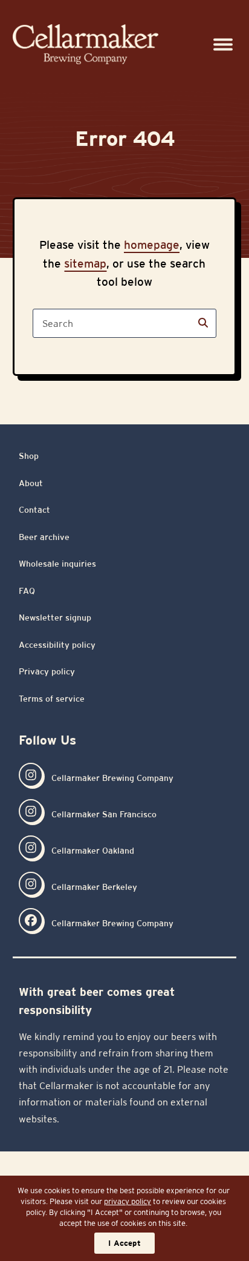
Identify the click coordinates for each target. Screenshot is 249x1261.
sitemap (85, 263)
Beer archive (44, 537)
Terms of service (52, 698)
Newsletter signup (55, 617)
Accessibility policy (57, 645)
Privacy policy (47, 671)
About (31, 483)
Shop (29, 456)
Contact (34, 510)
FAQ (27, 591)
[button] (222, 44)
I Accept (124, 1243)
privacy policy (127, 1201)
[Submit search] (203, 323)
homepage (151, 244)
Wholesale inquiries (57, 563)
